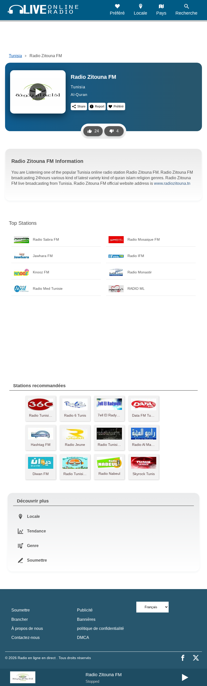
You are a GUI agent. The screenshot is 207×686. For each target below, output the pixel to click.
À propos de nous (27, 628)
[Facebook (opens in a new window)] (183, 658)
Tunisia (15, 56)
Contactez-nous (25, 637)
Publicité (85, 610)
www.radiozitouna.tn (172, 183)
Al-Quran (79, 94)
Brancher (19, 619)
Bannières (86, 619)
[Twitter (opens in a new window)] (196, 658)
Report (99, 106)
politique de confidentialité (100, 628)
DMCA (83, 637)
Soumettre (20, 610)
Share (81, 106)
